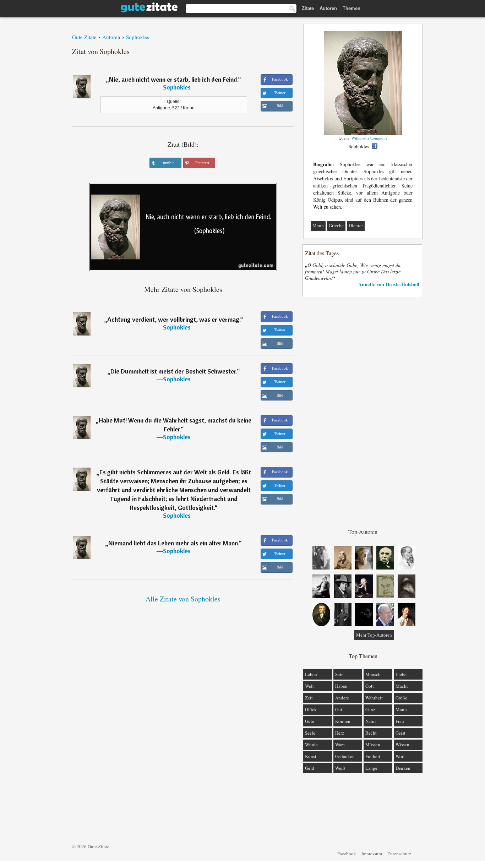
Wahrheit (374, 697)
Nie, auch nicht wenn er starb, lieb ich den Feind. (173, 79)
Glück (311, 709)
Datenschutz (399, 853)
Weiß (340, 768)
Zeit (309, 697)
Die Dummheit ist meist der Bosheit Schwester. (173, 371)
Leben (311, 674)
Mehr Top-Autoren (374, 635)
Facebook (346, 853)
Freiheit (372, 756)
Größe (401, 697)
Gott (369, 686)
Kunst (310, 756)
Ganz (370, 709)
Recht (371, 733)
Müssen (372, 744)
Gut (338, 709)
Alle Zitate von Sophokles (183, 599)
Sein (339, 674)
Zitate (308, 8)
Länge (371, 768)
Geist (400, 733)
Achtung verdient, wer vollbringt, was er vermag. (173, 319)
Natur (370, 721)
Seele (310, 733)
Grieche (336, 225)
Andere (342, 697)
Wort (400, 756)
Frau (400, 721)
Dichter (356, 225)
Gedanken (345, 756)
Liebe (401, 674)
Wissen (402, 744)
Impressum (371, 853)
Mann (318, 225)
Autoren (328, 8)
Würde (311, 744)
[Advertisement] (363, 412)
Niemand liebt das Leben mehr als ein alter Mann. (173, 543)
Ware (340, 744)
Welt (309, 686)
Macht (402, 686)
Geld (309, 768)
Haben (341, 686)
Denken (403, 768)
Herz (339, 733)
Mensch (373, 674)
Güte (309, 721)
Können (342, 721)
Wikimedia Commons (369, 138)
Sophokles (177, 87)
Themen (351, 8)
